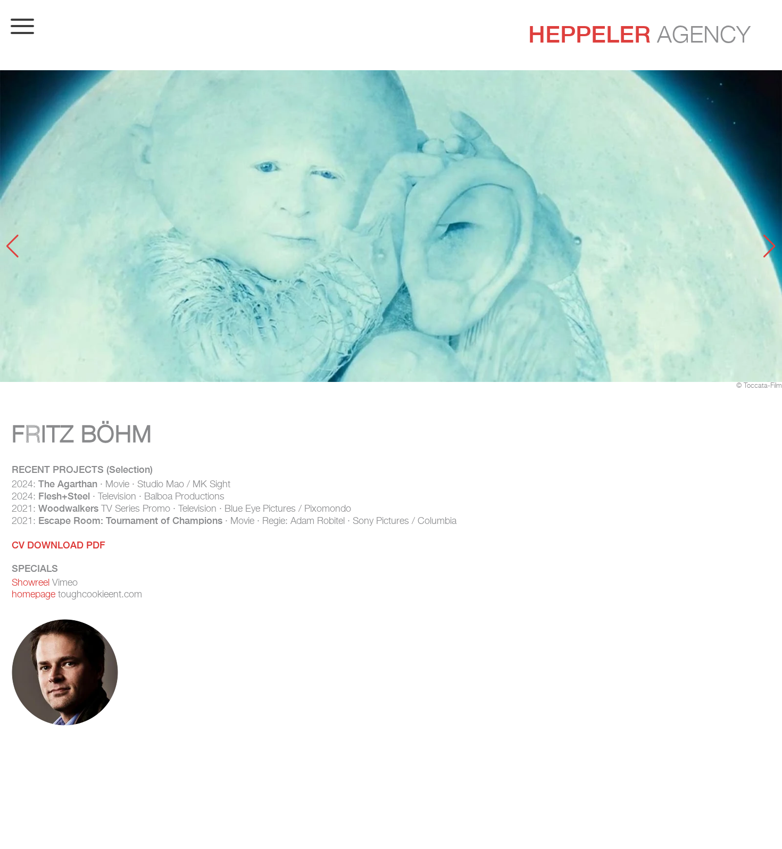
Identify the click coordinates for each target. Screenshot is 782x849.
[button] (12, 246)
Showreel (30, 583)
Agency (639, 34)
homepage (33, 595)
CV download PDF (58, 545)
